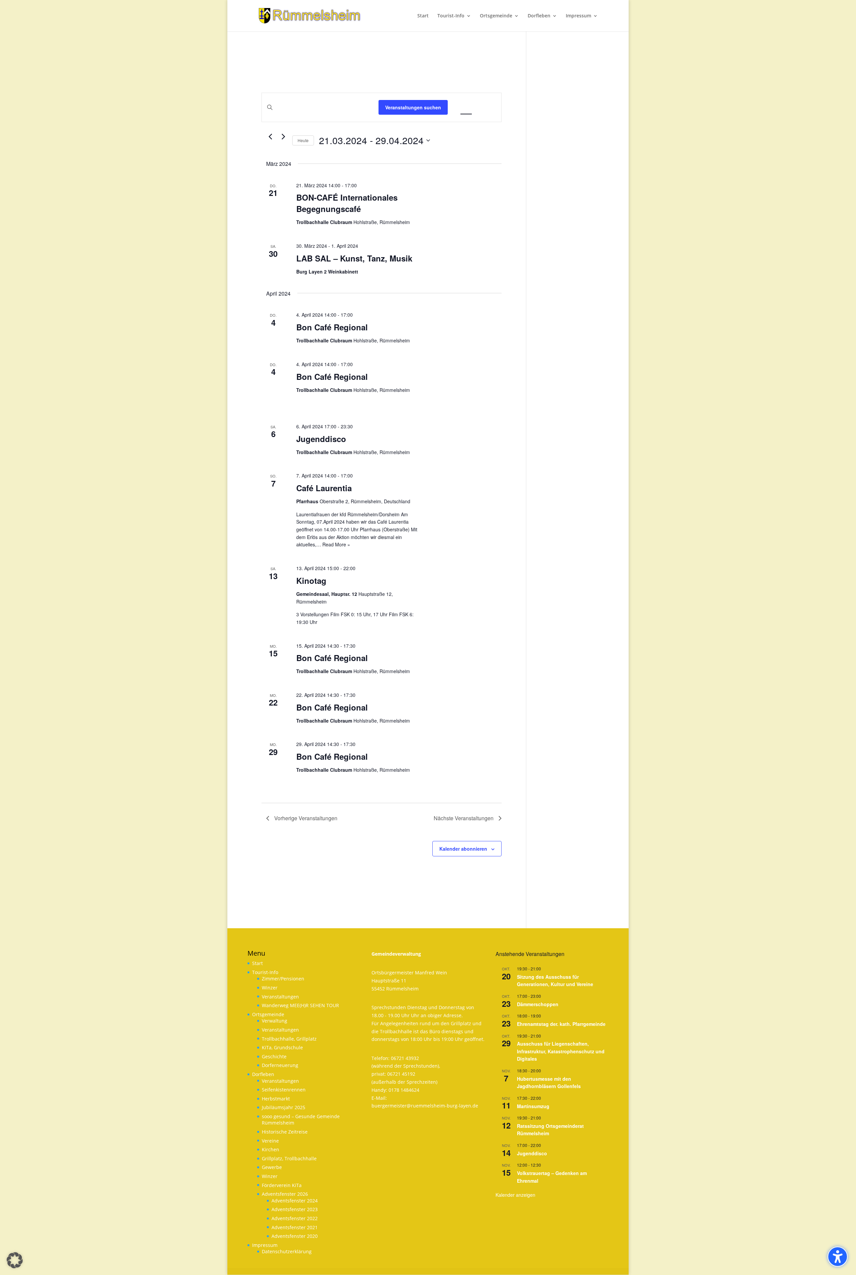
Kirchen (270, 1149)
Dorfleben (263, 1074)
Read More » (336, 544)
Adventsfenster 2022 (295, 1218)
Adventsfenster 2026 (285, 1194)
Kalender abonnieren (463, 848)
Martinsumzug (533, 1106)
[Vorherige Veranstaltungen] (270, 137)
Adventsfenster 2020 (295, 1236)
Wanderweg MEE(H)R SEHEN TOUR (300, 1005)
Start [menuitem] (423, 16)
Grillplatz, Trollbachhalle (289, 1158)
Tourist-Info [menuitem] (450, 16)
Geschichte (274, 1056)
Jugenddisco (321, 438)
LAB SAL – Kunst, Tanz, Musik (354, 258)
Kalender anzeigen (515, 1194)
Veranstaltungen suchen (413, 107)
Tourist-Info (265, 972)
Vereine (270, 1141)
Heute (303, 140)
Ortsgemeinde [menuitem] (496, 16)
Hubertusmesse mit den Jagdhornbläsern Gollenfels (549, 1082)
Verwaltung (274, 1021)
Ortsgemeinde (268, 1014)
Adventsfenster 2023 (295, 1209)
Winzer (270, 987)
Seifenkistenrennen (284, 1089)
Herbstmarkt (276, 1098)
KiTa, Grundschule (282, 1047)
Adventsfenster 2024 (295, 1200)
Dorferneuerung (280, 1065)
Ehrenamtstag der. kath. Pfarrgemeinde (561, 1024)
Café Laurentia (324, 488)
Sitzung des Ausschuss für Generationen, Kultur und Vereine (555, 980)
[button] (14, 1260)
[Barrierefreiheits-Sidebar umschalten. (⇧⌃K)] (838, 1257)
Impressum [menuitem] (578, 16)
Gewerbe (272, 1167)
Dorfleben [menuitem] (539, 16)
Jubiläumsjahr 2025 (283, 1107)
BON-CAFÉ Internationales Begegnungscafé (347, 203)
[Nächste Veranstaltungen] (283, 137)
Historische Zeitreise (285, 1132)
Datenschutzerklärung (287, 1251)
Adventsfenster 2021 (295, 1227)
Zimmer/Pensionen (283, 978)
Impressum (265, 1245)
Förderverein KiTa (282, 1185)
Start (257, 963)
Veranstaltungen (280, 996)
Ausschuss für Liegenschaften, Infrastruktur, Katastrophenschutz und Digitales (561, 1051)
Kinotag (311, 580)
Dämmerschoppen (537, 1004)
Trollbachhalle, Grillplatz (289, 1039)
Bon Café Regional (332, 327)
